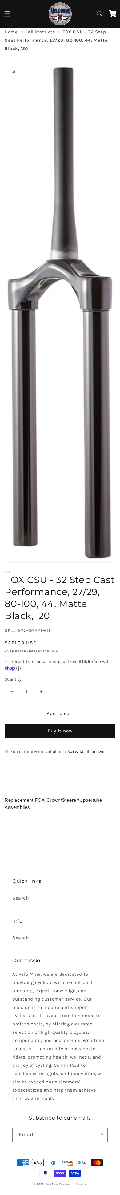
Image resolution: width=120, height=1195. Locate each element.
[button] (7, 13)
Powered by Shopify (72, 1183)
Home (11, 32)
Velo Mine (52, 1183)
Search (20, 898)
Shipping (12, 651)
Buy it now (60, 731)
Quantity (13, 679)
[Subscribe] (100, 1135)
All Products (41, 32)
